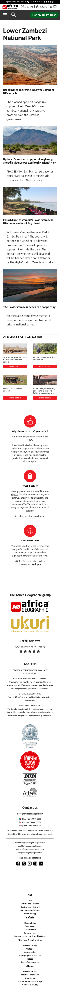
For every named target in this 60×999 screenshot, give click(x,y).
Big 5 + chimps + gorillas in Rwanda (44, 358)
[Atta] (30, 796)
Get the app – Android (30, 907)
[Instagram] (35, 863)
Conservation (30, 952)
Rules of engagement (30, 962)
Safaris (30, 917)
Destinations (30, 923)
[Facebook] (18, 863)
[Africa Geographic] (10, 7)
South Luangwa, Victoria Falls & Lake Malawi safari (15, 359)
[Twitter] (24, 863)
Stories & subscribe (30, 940)
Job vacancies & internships (30, 982)
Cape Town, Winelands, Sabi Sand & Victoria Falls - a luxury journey (44, 391)
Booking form (30, 933)
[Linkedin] (41, 863)
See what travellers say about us (30, 516)
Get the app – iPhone (30, 904)
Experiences (30, 926)
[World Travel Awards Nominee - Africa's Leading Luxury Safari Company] (30, 748)
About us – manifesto (30, 975)
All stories (30, 949)
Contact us (30, 978)
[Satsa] (30, 784)
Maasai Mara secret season (12, 390)
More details (15, 366)
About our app (30, 914)
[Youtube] (30, 863)
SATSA (27, 504)
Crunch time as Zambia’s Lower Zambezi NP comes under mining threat (28, 221)
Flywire (14, 494)
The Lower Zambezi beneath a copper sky (29, 307)
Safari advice (30, 930)
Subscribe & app (30, 946)
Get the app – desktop (30, 910)
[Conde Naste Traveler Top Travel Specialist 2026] (30, 770)
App (30, 894)
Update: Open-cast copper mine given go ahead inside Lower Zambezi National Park (29, 161)
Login (30, 900)
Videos (30, 959)
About (30, 966)
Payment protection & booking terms (30, 936)
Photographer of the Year (30, 955)
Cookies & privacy (30, 985)
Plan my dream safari (44, 14)
